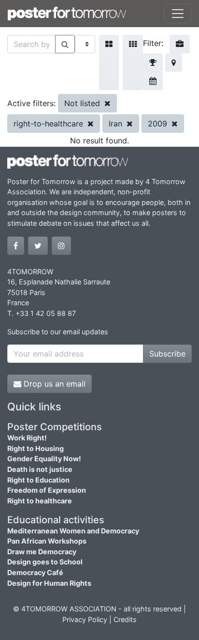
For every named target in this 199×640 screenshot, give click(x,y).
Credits (125, 619)
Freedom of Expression (46, 490)
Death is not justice (39, 469)
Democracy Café (35, 572)
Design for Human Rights (49, 583)
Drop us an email (53, 384)
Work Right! (27, 438)
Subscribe (167, 354)
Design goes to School (45, 562)
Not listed (83, 103)
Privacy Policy (84, 619)
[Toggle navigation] (177, 13)
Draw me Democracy (41, 551)
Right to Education (38, 480)
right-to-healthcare (49, 123)
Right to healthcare (39, 501)
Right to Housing (35, 448)
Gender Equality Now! (44, 458)
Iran (117, 123)
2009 (159, 123)
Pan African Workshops (46, 541)
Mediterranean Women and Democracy (73, 531)
